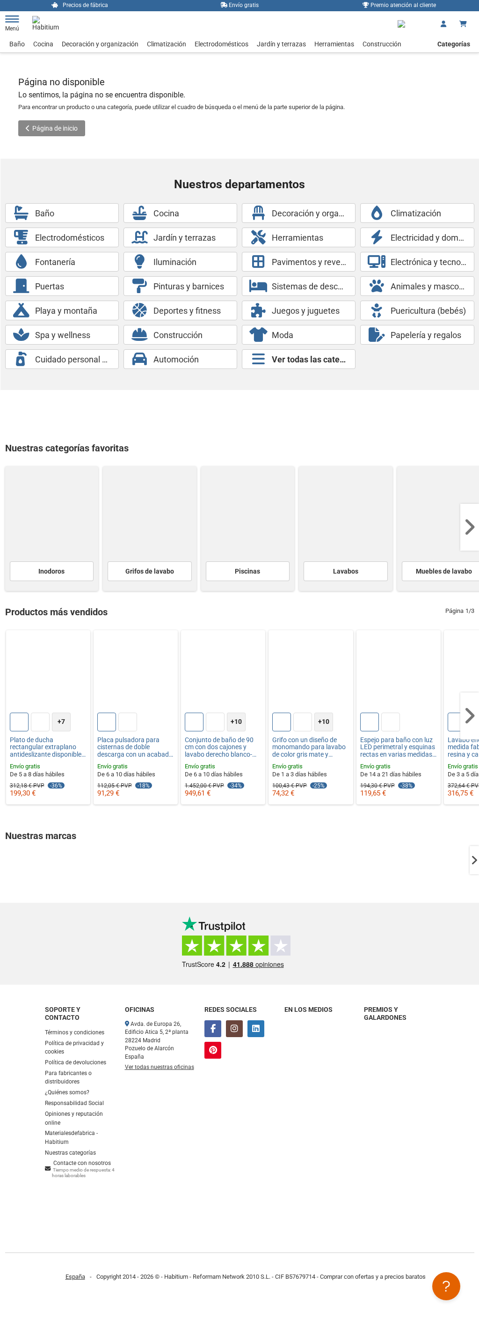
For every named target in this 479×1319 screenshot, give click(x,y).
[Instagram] (234, 1028)
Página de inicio (55, 128)
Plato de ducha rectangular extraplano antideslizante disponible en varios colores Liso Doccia (45, 747)
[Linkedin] (255, 1028)
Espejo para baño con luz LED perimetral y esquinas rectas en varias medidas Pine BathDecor (397, 747)
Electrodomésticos (221, 44)
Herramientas (334, 44)
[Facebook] (212, 1028)
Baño (17, 44)
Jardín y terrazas (281, 44)
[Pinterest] (212, 1050)
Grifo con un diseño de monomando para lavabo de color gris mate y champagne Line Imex (309, 747)
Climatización (166, 44)
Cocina (43, 44)
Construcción (382, 44)
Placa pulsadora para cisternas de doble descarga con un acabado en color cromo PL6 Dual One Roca (135, 747)
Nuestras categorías (70, 1153)
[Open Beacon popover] (446, 1286)
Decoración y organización (100, 44)
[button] (469, 527)
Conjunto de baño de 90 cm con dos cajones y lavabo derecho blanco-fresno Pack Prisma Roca (221, 747)
